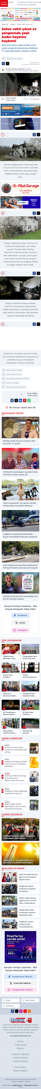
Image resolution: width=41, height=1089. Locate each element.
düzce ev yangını (12, 452)
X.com (22, 692)
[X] (16, 1080)
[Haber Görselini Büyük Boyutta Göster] (20, 84)
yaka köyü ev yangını (14, 59)
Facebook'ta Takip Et (22, 1046)
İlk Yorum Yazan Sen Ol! (22, 477)
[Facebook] (12, 1080)
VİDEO (7, 1070)
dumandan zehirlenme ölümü (17, 448)
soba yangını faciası (13, 444)
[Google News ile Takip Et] (35, 99)
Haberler (5, 24)
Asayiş (12, 24)
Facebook (22, 684)
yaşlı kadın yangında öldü (15, 456)
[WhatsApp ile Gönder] (29, 469)
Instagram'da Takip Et (22, 1059)
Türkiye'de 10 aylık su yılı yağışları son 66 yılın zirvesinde (23, 3)
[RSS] (29, 1080)
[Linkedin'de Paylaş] (20, 469)
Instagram (22, 699)
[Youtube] (25, 1080)
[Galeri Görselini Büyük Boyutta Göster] (20, 149)
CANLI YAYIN (29, 1070)
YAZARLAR (9, 1075)
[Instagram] (21, 1080)
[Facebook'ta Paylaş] (3, 63)
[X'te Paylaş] (7, 63)
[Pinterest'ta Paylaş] (24, 469)
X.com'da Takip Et (22, 1052)
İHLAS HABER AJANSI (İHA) (11, 99)
